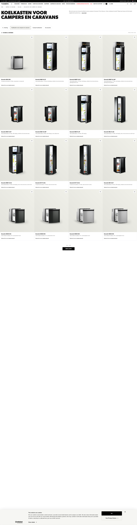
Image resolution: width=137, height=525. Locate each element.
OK (112, 513)
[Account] (131, 3)
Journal (105, 3)
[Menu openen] (11, 3)
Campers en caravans (55, 3)
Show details (31, 522)
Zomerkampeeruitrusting (82, 3)
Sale (91, 3)
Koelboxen (17, 3)
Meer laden (69, 248)
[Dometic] (5, 3)
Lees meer (84, 13)
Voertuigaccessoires (38, 3)
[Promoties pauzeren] (2, 1)
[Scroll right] (106, 4)
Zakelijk (129, 1)
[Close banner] (125, 511)
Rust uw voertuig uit (68, 1)
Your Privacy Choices (111, 518)
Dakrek (29, 3)
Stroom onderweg (70, 3)
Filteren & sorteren (8, 32)
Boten (63, 3)
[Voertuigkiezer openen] (127, 3)
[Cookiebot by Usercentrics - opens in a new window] (19, 522)
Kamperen (46, 3)
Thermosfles (24, 3)
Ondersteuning (123, 1)
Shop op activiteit (97, 3)
